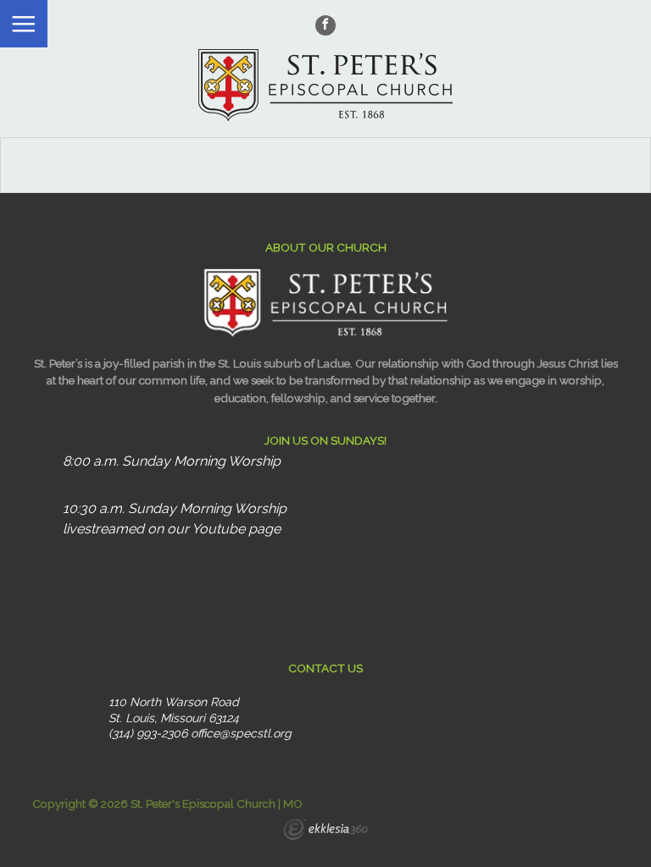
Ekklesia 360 (325, 831)
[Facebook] (325, 25)
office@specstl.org (241, 733)
